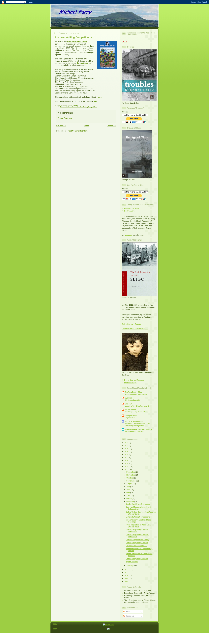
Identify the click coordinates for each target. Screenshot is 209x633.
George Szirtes (131, 416)
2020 (126, 449)
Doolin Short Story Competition (138, 504)
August (129, 484)
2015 (126, 463)
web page (129, 235)
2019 (126, 452)
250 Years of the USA (132, 400)
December (130, 472)
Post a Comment (65, 118)
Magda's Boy (129, 418)
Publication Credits (131, 208)
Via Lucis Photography (134, 421)
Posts (127, 612)
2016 (126, 460)
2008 (126, 581)
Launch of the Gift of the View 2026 (138, 406)
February (130, 501)
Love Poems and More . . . (136, 546)
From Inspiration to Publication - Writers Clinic (139, 526)
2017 (126, 458)
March (129, 499)
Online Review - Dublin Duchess (135, 329)
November (130, 475)
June (128, 490)
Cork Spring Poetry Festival (137, 543)
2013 (126, 469)
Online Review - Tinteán (131, 324)
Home (86, 126)
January (130, 565)
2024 (126, 443)
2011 (126, 572)
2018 (126, 455)
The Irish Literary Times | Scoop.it (138, 429)
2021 (126, 446)
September (131, 481)
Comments (129, 616)
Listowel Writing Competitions (138, 517)
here (100, 97)
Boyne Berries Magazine (134, 380)
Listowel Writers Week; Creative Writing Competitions (78, 107)
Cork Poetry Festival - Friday (137, 540)
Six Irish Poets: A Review (134, 431)
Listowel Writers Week (77, 42)
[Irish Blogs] (108, 624)
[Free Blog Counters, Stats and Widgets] (108, 629)
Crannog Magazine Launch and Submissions (138, 508)
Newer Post (61, 126)
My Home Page (130, 382)
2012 (126, 569)
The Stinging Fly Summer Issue (136, 412)
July (128, 487)
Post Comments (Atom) (78, 131)
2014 (126, 466)
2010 (126, 575)
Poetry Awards (129, 211)
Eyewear (128, 398)
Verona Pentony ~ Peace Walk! (136, 394)
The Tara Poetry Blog (133, 392)
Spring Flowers (132, 561)
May (128, 493)
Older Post (111, 126)
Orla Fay (128, 404)
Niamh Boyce (130, 410)
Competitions (82, 63)
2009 (126, 578)
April (128, 496)
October (129, 478)
